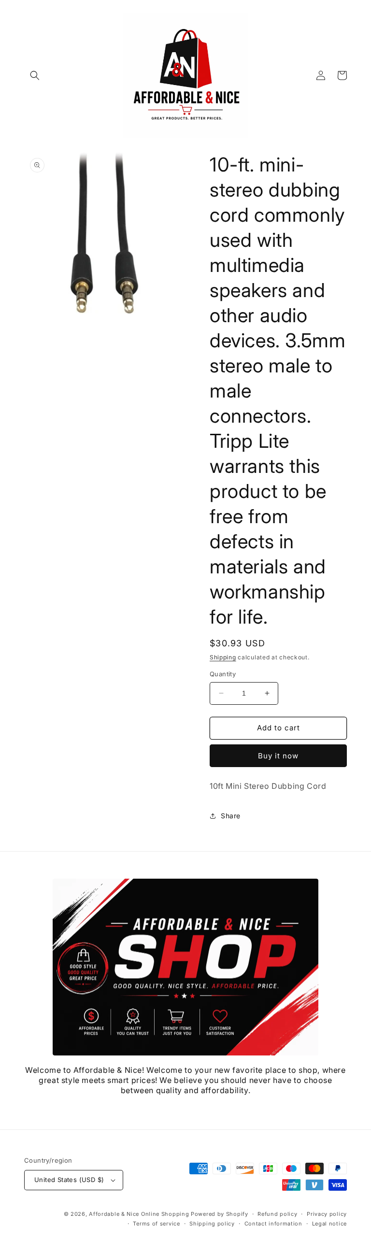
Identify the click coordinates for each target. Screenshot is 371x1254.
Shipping (223, 657)
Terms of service (156, 1223)
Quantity (223, 674)
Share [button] (231, 816)
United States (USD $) (69, 1179)
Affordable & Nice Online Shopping (139, 1214)
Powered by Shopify (219, 1214)
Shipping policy (212, 1223)
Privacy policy (327, 1214)
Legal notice (329, 1223)
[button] (34, 75)
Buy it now (278, 755)
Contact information (273, 1223)
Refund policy (277, 1214)
